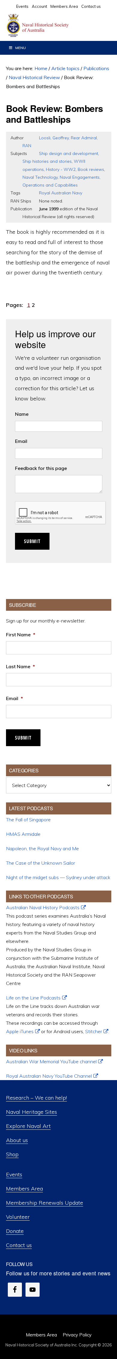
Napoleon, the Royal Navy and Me (42, 848)
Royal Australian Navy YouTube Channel (49, 1076)
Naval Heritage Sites (31, 1111)
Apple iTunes (20, 1031)
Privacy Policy (77, 1335)
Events (14, 1174)
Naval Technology (40, 177)
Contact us (19, 1245)
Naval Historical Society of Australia (51, 26)
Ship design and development (68, 153)
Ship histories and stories (47, 161)
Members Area (24, 1188)
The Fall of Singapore (28, 820)
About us (17, 1140)
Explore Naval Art (28, 1126)
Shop (12, 1154)
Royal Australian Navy (60, 193)
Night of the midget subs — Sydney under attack (58, 877)
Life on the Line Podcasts (33, 998)
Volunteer (18, 1216)
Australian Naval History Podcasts (43, 907)
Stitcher (93, 1031)
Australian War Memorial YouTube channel (51, 1061)
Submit (32, 541)
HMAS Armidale (23, 834)
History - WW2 (61, 169)
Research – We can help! (36, 1097)
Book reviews (91, 169)
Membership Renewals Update (44, 1202)
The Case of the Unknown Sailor (40, 863)
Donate (15, 1231)
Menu (20, 47)
